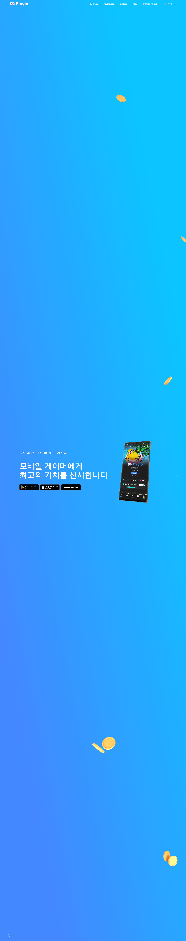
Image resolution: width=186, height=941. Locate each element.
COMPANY (94, 4)
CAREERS (123, 4)
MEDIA (135, 4)
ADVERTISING (109, 4)
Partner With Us (71, 487)
